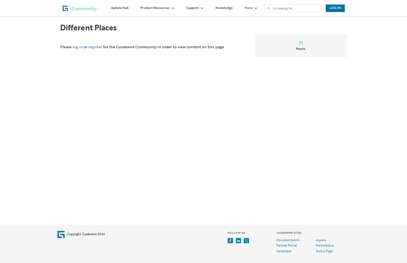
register (95, 47)
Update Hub (120, 8)
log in (78, 47)
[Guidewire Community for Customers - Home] (80, 8)
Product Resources (155, 8)
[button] (268, 8)
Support (192, 8)
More (248, 8)
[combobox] (294, 8)
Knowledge (224, 8)
